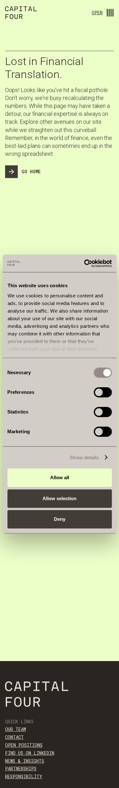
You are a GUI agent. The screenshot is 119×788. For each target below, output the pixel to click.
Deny (59, 519)
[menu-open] (110, 13)
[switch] (103, 392)
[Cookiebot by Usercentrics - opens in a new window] (85, 263)
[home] (21, 13)
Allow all (59, 477)
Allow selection (59, 498)
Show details (84, 457)
